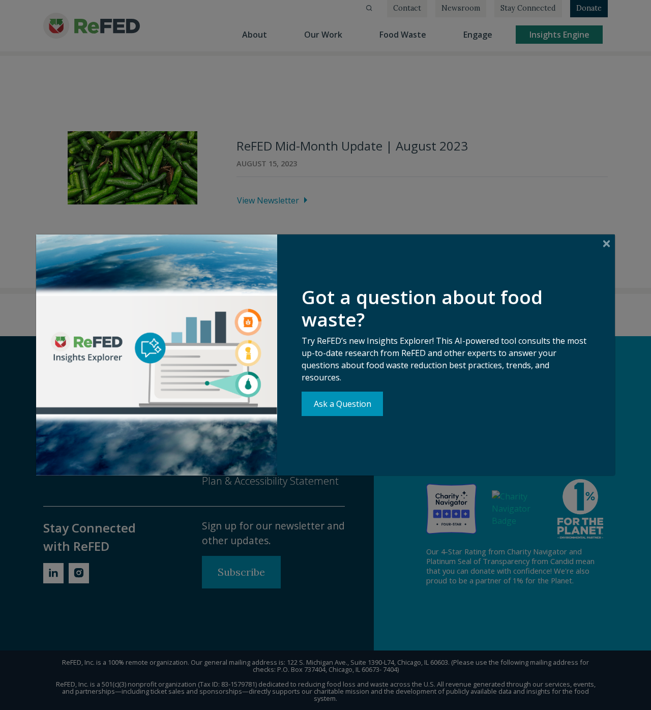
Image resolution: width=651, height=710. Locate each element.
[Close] (606, 243)
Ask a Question (342, 403)
